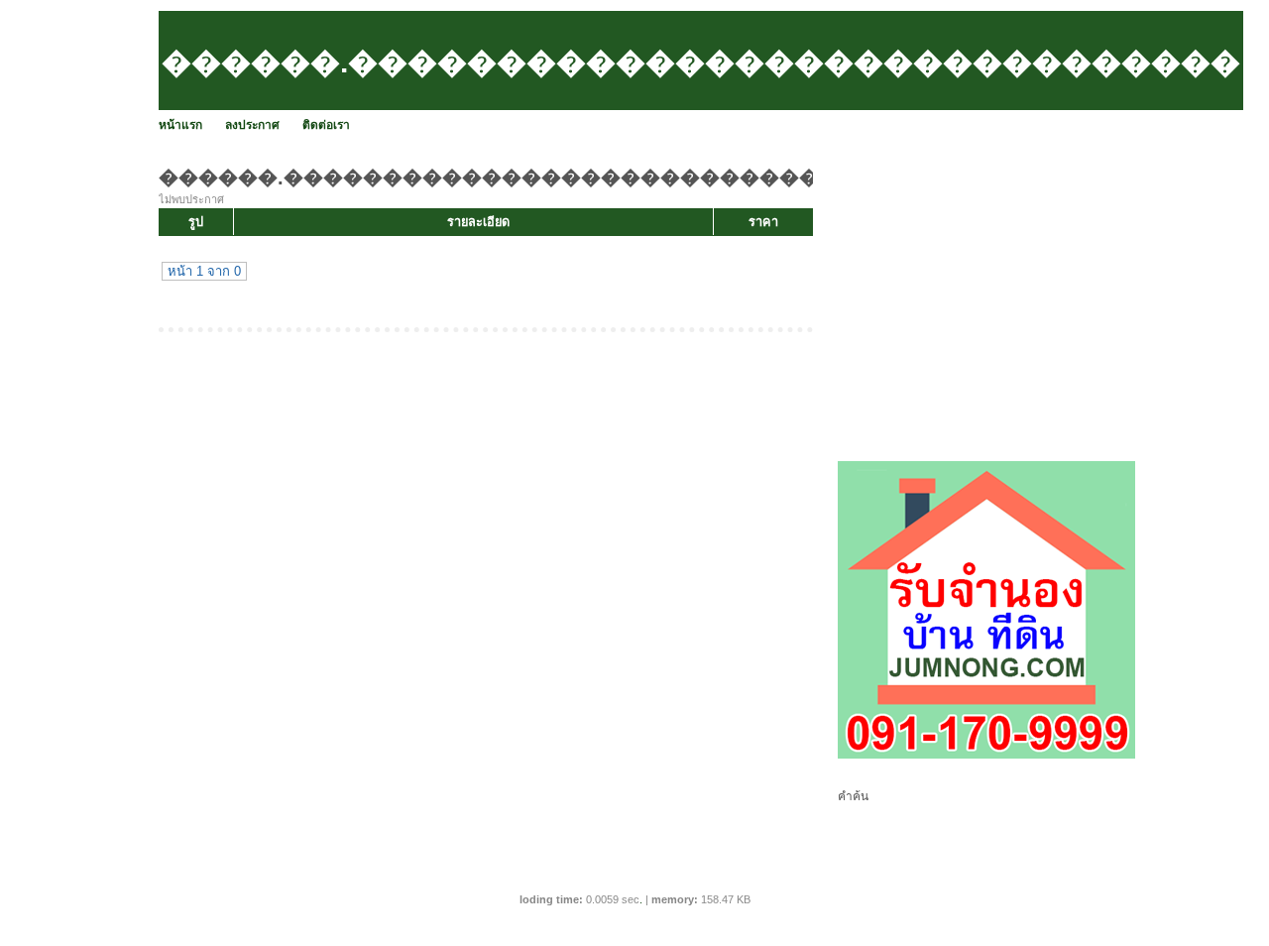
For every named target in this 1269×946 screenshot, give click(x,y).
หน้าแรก (180, 125)
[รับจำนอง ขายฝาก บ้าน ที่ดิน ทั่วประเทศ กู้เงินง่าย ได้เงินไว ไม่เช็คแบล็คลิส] (986, 755)
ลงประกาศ (252, 125)
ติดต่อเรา (326, 125)
